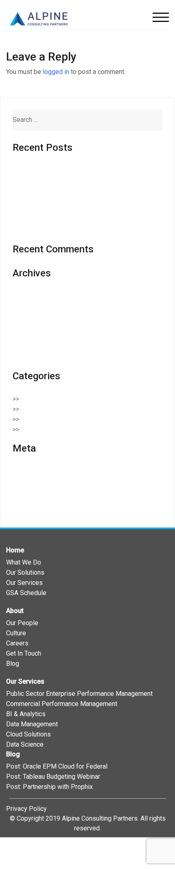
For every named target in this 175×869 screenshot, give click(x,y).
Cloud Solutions (47, 409)
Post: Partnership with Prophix (49, 787)
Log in (21, 471)
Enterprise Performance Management (78, 419)
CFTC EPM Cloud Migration (51, 220)
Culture (16, 633)
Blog (12, 663)
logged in (56, 72)
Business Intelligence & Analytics (72, 399)
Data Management (32, 724)
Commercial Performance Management (61, 704)
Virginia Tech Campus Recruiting (58, 230)
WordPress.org (34, 502)
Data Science (25, 744)
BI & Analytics (26, 714)
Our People (22, 623)
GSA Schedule (26, 593)
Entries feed (30, 481)
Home (15, 550)
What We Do (23, 562)
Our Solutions (25, 572)
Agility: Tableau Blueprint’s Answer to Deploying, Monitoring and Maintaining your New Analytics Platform (81, 190)
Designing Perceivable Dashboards (63, 170)
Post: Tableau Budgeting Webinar (53, 776)
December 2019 (36, 326)
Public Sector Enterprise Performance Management (79, 693)
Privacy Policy (26, 809)
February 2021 (33, 306)
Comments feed (36, 491)
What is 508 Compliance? (49, 210)
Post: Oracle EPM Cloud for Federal (56, 766)
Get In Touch (23, 653)
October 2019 (32, 347)
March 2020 (29, 316)
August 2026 (31, 296)
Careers (17, 643)
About (15, 611)
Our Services (24, 583)
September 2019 (37, 357)
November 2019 (36, 337)
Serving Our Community (58, 429)
